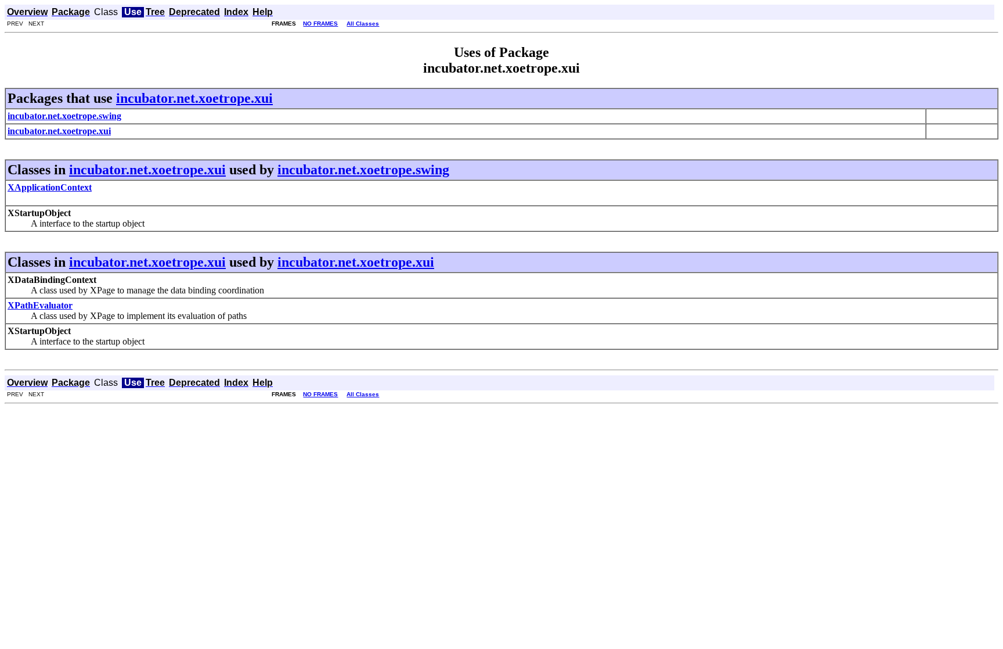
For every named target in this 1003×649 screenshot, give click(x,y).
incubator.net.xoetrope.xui (194, 98)
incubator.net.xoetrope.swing (363, 169)
